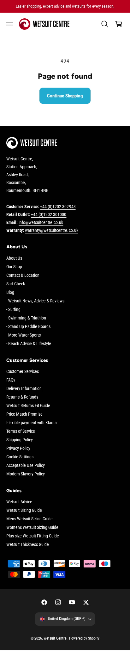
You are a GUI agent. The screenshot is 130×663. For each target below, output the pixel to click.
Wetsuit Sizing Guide (24, 510)
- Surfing (13, 309)
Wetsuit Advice (19, 501)
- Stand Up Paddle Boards (28, 326)
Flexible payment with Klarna (31, 422)
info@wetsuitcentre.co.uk (41, 222)
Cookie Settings (19, 456)
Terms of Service (20, 431)
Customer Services (22, 371)
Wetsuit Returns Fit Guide (28, 405)
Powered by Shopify (84, 638)
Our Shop (14, 266)
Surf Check (15, 283)
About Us (14, 258)
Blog (10, 292)
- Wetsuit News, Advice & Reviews (35, 300)
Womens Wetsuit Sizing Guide (32, 527)
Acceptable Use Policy (25, 465)
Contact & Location (22, 275)
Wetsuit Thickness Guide (27, 544)
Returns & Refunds (22, 397)
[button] (9, 24)
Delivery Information (24, 388)
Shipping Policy (19, 439)
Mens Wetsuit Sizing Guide (29, 518)
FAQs (10, 379)
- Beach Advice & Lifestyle (28, 343)
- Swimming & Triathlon (26, 317)
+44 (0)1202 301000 (48, 214)
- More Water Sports (23, 335)
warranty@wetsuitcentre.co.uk (51, 230)
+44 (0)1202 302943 (57, 206)
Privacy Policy (18, 448)
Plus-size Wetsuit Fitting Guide (32, 535)
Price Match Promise (24, 414)
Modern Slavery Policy (25, 473)
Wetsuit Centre (55, 638)
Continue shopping (65, 96)
